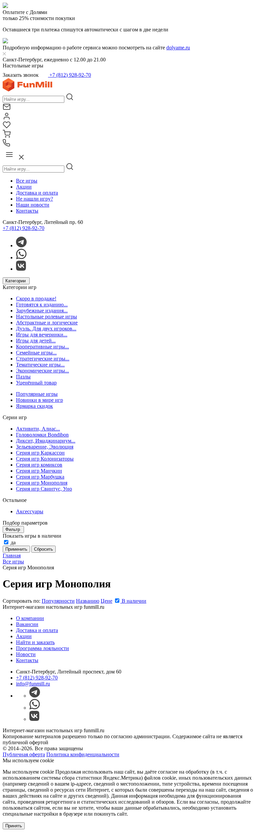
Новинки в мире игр (39, 400)
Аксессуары (29, 511)
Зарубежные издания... (42, 310)
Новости (26, 654)
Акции (24, 187)
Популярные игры (37, 394)
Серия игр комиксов (39, 465)
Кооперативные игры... (42, 346)
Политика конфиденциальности (82, 754)
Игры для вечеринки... (41, 334)
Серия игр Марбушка (40, 477)
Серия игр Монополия (41, 483)
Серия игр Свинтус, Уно (44, 489)
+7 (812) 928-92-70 (69, 75)
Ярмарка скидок (34, 406)
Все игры (26, 181)
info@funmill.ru (33, 683)
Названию (87, 601)
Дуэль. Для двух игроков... (46, 328)
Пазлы (23, 376)
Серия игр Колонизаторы (45, 459)
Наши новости (32, 205)
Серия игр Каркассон (40, 453)
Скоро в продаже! (36, 298)
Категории (16, 280)
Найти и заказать (35, 642)
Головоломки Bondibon (42, 435)
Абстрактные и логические (47, 322)
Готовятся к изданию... (42, 304)
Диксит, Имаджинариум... (45, 441)
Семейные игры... (36, 352)
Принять (13, 825)
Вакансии (27, 624)
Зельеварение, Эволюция (44, 447)
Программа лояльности (42, 648)
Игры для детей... (36, 340)
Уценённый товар (36, 382)
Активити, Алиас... (38, 429)
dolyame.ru (178, 47)
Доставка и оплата (37, 193)
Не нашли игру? (34, 199)
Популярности (58, 601)
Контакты (27, 211)
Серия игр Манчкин (39, 471)
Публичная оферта (24, 754)
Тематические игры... (40, 364)
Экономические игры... (42, 370)
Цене (106, 601)
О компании (30, 618)
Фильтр (13, 529)
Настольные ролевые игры (46, 316)
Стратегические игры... (42, 358)
